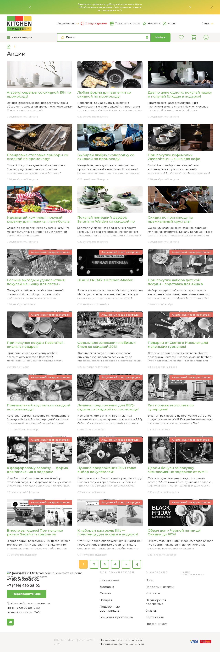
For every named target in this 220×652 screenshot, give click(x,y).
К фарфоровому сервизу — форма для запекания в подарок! (37, 470)
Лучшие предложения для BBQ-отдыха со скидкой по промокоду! (108, 407)
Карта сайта (155, 617)
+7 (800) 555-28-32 (23, 579)
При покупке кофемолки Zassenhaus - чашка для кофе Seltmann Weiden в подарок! (174, 159)
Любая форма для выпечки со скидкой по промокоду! (104, 94)
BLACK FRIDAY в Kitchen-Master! (105, 280)
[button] (30, 7)
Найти (160, 37)
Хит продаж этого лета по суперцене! (171, 407)
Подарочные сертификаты (110, 608)
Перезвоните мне (27, 594)
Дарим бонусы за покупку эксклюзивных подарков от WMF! (177, 470)
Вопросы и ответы (160, 587)
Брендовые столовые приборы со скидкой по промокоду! (37, 157)
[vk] (10, 622)
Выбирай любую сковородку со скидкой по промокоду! (105, 157)
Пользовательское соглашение (121, 640)
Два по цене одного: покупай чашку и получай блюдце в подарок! (180, 94)
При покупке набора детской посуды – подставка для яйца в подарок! (175, 284)
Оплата (105, 593)
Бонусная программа (116, 617)
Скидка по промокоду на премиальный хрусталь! (170, 219)
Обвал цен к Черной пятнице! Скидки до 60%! (174, 532)
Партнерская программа (156, 602)
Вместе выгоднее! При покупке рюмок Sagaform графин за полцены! (35, 534)
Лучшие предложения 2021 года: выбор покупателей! (106, 470)
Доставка (107, 587)
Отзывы (151, 610)
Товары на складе (127, 23)
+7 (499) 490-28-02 (23, 586)
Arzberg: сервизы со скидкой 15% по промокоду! (39, 94)
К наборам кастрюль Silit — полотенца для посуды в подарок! (107, 532)
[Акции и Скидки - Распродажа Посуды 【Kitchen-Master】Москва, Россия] (32, 23)
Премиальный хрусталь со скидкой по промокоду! (38, 407)
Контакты (153, 593)
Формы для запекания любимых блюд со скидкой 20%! (106, 345)
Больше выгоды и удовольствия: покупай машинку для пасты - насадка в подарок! (36, 284)
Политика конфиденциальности (122, 644)
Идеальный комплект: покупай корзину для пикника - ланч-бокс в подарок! (38, 221)
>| (136, 564)
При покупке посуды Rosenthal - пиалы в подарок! (36, 345)
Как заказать (109, 580)
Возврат (106, 600)
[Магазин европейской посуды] (11, 47)
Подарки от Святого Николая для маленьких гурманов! (178, 345)
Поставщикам (156, 624)
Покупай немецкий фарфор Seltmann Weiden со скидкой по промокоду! (106, 221)
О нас (150, 580)
